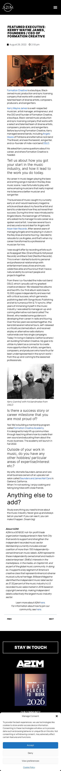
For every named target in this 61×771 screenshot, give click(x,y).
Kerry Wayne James (17, 108)
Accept (30, 745)
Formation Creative (17, 90)
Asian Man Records (17, 228)
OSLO (46, 143)
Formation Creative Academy (29, 428)
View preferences (30, 760)
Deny (30, 753)
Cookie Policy (29, 767)
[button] (56, 716)
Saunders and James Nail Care (35, 478)
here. (42, 602)
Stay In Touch (30, 647)
